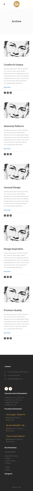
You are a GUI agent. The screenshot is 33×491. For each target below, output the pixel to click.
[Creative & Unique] (16, 49)
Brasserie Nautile (11, 452)
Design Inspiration (13, 249)
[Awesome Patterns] (16, 110)
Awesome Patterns (14, 126)
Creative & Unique (13, 64)
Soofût (8, 467)
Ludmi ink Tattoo (10, 461)
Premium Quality (13, 310)
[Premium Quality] (16, 294)
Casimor (8, 458)
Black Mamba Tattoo (12, 456)
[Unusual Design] (16, 171)
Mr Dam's (8, 463)
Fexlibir (8, 469)
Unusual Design (12, 187)
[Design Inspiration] (16, 233)
